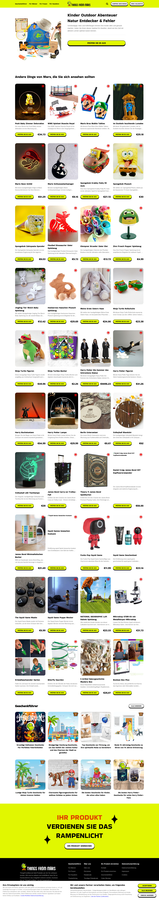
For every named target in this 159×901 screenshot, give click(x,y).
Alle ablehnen (147, 890)
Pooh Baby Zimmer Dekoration (29, 123)
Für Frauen (43, 4)
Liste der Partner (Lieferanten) (99, 896)
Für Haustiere (54, 4)
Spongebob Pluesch (122, 183)
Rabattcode (87, 875)
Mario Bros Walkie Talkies (92, 123)
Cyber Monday (106, 878)
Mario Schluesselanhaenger (61, 183)
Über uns (87, 868)
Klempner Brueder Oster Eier (94, 246)
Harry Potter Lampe (57, 432)
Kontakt (103, 868)
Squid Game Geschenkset (125, 555)
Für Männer (33, 4)
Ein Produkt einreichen (79, 845)
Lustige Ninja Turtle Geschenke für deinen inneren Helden (30, 793)
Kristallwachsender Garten (27, 679)
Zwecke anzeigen (147, 895)
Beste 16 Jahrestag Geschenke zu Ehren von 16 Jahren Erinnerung (129, 746)
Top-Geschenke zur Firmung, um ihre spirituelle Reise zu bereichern (96, 746)
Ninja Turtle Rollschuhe (124, 308)
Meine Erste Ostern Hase (92, 308)
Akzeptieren (147, 886)
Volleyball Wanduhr (122, 432)
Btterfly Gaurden (56, 679)
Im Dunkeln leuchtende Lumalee (128, 123)
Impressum (125, 871)
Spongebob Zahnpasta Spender (30, 246)
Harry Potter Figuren (123, 371)
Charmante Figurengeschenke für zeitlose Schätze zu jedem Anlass (63, 793)
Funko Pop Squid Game (91, 555)
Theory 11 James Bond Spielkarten (90, 493)
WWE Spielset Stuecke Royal (61, 123)
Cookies (124, 875)
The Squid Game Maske (26, 617)
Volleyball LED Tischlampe (27, 492)
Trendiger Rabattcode (91, 878)
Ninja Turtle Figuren (24, 371)
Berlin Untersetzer (89, 432)
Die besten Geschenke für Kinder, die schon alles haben (96, 793)
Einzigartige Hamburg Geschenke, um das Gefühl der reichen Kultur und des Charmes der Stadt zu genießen (63, 749)
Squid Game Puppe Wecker (60, 617)
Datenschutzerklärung (37, 895)
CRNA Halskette (137, 4)
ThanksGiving (72, 878)
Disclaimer (87, 871)
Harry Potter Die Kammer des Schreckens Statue (94, 371)
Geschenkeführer (21, 4)
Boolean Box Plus (121, 679)
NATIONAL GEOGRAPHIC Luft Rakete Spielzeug (93, 618)
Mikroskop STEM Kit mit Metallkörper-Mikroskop (124, 618)
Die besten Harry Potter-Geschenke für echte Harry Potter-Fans (129, 795)
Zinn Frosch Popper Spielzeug (127, 246)
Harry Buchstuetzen (24, 432)
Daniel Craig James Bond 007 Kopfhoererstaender (127, 471)
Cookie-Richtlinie (25, 895)
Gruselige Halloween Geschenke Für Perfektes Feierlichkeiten (30, 746)
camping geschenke (119, 4)
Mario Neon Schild (23, 183)
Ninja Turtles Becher (57, 371)
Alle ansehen (136, 706)
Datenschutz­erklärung (129, 868)
